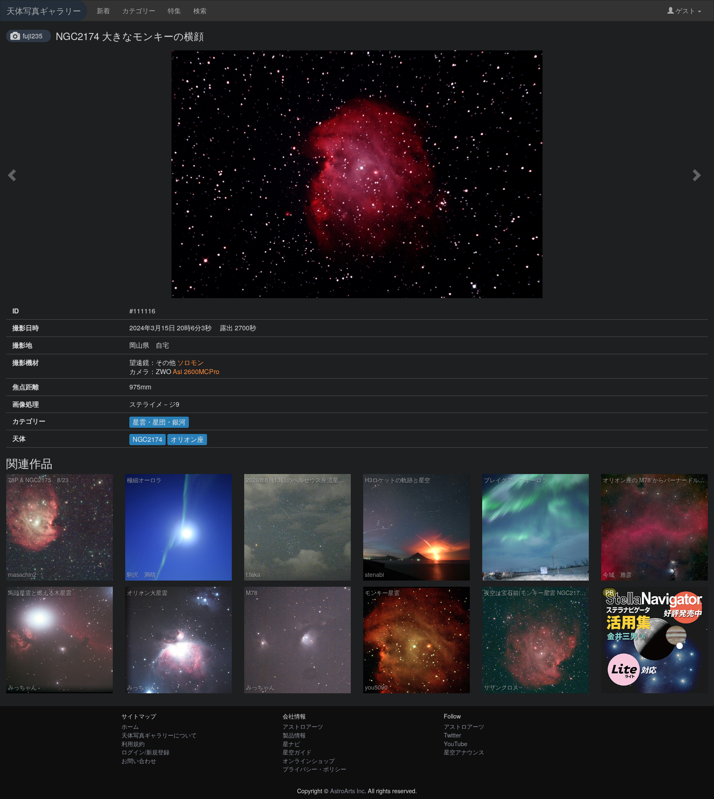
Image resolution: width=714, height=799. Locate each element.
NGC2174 (147, 439)
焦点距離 (25, 386)
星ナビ (291, 743)
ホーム (130, 726)
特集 (174, 10)
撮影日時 (25, 327)
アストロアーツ (303, 726)
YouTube (455, 743)
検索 (200, 10)
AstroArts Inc (347, 790)
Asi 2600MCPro (196, 371)
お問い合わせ (138, 760)
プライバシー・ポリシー (314, 768)
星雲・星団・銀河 (159, 422)
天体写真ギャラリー (44, 11)
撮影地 (22, 345)
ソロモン (190, 362)
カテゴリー (138, 10)
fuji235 (33, 35)
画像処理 (25, 404)
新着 (103, 10)
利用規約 (133, 743)
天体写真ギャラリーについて (159, 734)
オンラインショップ (309, 760)
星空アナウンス (464, 751)
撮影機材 (25, 362)
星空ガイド (297, 751)
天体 (19, 438)
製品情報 (294, 734)
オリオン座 (187, 439)
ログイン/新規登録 (145, 751)
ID (15, 310)
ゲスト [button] (685, 10)
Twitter (452, 734)
